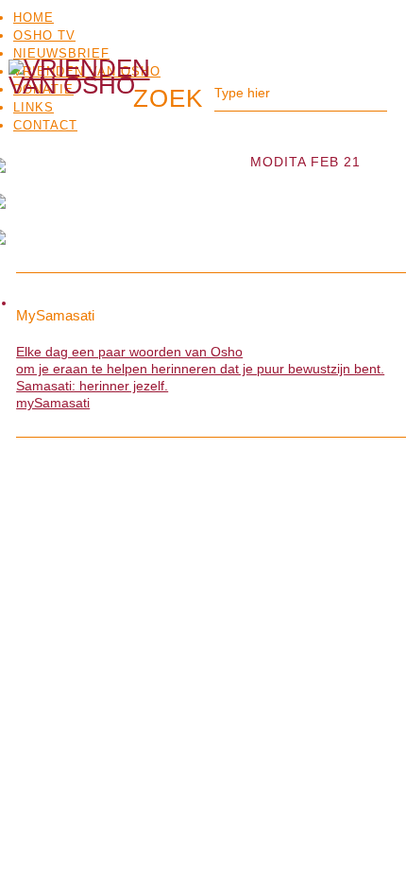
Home (33, 17)
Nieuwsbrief (61, 53)
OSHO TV (44, 35)
